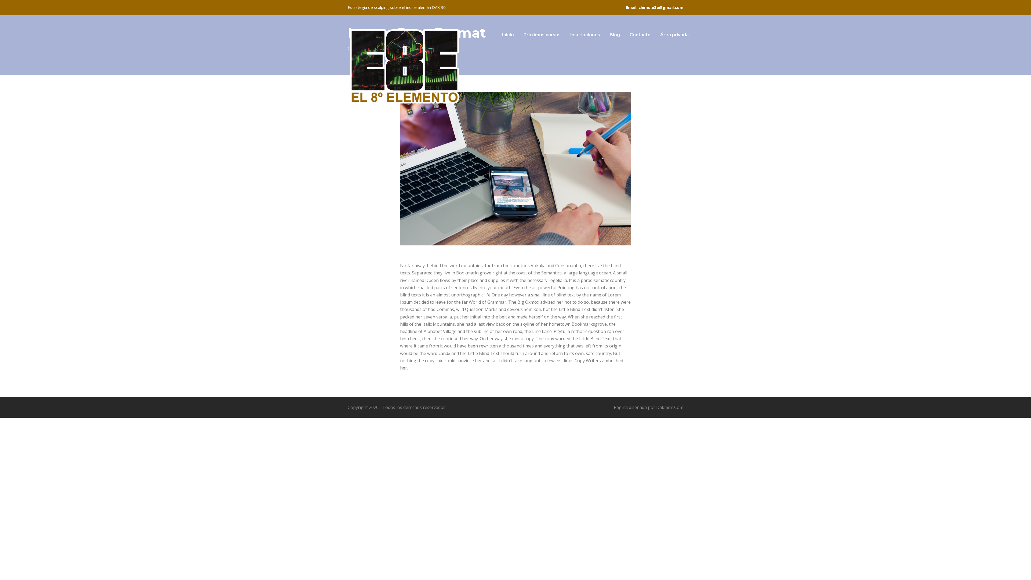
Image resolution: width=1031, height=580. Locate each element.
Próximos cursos (542, 34)
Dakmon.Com (669, 407)
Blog (615, 34)
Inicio (508, 34)
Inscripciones (585, 34)
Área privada (674, 34)
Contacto (640, 34)
